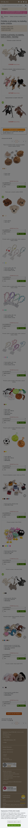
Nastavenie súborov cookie (14, 821)
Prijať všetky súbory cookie (14, 825)
